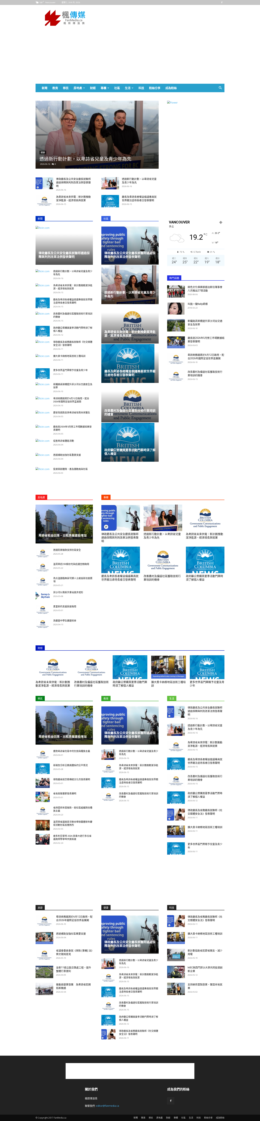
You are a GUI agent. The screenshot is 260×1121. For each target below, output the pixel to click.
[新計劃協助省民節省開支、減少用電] (176, 955)
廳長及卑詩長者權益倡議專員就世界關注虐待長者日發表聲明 (129, 373)
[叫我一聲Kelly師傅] (176, 308)
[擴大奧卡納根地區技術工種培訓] (168, 667)
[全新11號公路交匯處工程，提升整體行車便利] (44, 972)
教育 (55, 88)
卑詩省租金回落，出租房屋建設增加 (63, 535)
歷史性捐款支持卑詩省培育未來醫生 (71, 412)
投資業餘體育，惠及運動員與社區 (70, 469)
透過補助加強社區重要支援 (67, 455)
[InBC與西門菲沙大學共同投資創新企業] (176, 972)
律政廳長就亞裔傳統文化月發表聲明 (71, 779)
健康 (59, 147)
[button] (220, 88)
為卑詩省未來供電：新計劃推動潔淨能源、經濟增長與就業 (129, 333)
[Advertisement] (160, 18)
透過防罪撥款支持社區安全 (67, 550)
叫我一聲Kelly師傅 (198, 304)
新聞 (44, 88)
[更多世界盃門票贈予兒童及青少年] (43, 373)
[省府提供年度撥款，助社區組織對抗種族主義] (43, 811)
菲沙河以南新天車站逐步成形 (68, 592)
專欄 (103, 88)
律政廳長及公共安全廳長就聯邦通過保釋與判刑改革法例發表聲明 (73, 182)
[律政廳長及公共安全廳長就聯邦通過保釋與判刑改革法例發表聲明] (44, 183)
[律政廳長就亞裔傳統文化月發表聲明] (43, 782)
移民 (66, 88)
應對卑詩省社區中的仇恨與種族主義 (71, 751)
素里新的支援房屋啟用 (64, 606)
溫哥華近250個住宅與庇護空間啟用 (71, 564)
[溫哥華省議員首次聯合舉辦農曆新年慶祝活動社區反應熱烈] (43, 825)
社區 (117, 88)
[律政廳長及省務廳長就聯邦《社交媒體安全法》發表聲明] (176, 814)
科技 (141, 88)
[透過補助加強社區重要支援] (44, 938)
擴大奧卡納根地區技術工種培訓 (69, 356)
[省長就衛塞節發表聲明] (43, 797)
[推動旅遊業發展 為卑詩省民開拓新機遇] (44, 989)
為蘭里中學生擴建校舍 (64, 620)
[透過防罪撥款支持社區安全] (43, 553)
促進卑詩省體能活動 (63, 440)
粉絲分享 (154, 88)
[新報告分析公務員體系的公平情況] (43, 768)
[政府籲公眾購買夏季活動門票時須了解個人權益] (43, 331)
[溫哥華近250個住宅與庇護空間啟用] (43, 567)
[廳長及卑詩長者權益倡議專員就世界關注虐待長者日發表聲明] (110, 201)
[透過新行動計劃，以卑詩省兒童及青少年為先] (110, 183)
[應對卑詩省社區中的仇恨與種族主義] (43, 754)
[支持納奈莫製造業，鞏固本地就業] (176, 989)
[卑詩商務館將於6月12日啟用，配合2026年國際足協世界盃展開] (176, 359)
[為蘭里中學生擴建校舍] (43, 624)
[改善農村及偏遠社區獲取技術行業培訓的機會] (130, 402)
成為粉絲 (171, 88)
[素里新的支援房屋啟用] (43, 610)
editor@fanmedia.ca (107, 1105)
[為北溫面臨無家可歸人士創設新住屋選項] (43, 581)
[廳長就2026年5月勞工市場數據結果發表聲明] (176, 342)
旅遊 (40, 907)
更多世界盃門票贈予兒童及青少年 (70, 370)
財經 (93, 88)
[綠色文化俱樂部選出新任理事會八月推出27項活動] (176, 291)
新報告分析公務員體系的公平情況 (70, 765)
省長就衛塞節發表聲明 (64, 793)
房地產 (78, 88)
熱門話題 (174, 278)
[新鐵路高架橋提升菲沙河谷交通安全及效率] (176, 325)
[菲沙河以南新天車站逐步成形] (43, 595)
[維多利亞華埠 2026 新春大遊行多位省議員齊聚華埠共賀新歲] (43, 839)
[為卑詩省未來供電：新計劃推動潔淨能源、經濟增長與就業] (113, 135)
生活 (128, 88)
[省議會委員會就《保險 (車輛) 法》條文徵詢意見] (44, 955)
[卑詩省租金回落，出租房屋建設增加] (64, 524)
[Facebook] (221, 2)
